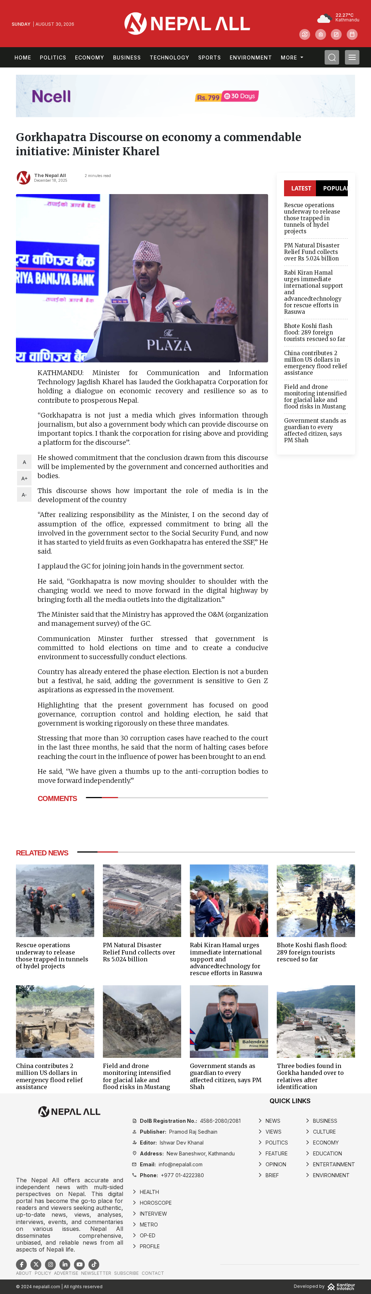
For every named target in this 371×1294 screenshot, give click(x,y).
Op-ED (143, 1235)
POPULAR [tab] (335, 188)
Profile (146, 1246)
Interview (149, 1214)
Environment (251, 57)
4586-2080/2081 (186, 1121)
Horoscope (152, 1203)
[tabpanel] (316, 324)
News (269, 1121)
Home (22, 57)
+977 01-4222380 (168, 1175)
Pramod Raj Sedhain (174, 1132)
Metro (145, 1224)
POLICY (43, 1273)
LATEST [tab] (301, 188)
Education (323, 1153)
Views (270, 1132)
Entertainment (330, 1164)
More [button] (290, 57)
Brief (268, 1175)
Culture (320, 1132)
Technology (169, 57)
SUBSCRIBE (126, 1273)
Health (145, 1192)
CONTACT (153, 1273)
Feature (273, 1153)
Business (127, 57)
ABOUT (24, 1273)
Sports (209, 57)
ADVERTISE (66, 1273)
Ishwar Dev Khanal (168, 1142)
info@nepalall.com (167, 1164)
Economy (89, 57)
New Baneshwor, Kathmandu (183, 1153)
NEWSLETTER (96, 1273)
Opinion (272, 1164)
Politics (53, 57)
